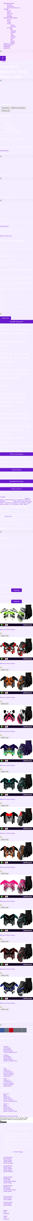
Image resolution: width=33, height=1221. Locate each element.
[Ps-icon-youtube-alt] (15, 1030)
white (21, 504)
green (19, 501)
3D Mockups (7, 1048)
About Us (6, 1094)
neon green (14, 502)
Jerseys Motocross (10, 500)
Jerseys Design (8, 1157)
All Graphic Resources (13, 7)
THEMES (6, 9)
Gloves (13, 38)
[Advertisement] (16, 565)
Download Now (4, 150)
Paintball (9, 16)
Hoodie (13, 41)
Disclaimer (7, 1097)
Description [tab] (5, 108)
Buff (12, 29)
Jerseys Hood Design (10, 1181)
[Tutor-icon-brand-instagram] (6, 1030)
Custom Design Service (10, 1052)
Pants (8, 20)
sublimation (15, 504)
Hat (12, 39)
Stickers (13, 42)
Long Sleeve (20, 500)
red (11, 504)
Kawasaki (13, 26)
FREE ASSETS (8, 45)
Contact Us (7, 1070)
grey (23, 501)
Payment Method (8, 1074)
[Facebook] (2, 1030)
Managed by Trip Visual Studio (9, 1116)
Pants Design (7, 1158)
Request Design (8, 1051)
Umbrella (13, 36)
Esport (9, 12)
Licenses (6, 1046)
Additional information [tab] (18, 108)
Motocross (10, 13)
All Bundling (10, 6)
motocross (7, 502)
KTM (5, 1212)
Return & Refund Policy (10, 1101)
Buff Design (7, 1178)
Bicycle (9, 10)
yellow (25, 504)
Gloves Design (8, 1160)
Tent (12, 33)
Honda (12, 25)
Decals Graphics (8, 1163)
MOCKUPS (7, 48)
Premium (2, 501)
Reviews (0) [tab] (5, 110)
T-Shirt (9, 22)
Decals (9, 23)
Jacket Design (8, 1161)
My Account (8, 516)
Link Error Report (9, 1073)
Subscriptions (7, 1049)
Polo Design (7, 1180)
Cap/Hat (13, 32)
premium (6, 504)
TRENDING (7, 46)
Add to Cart (3, 1122)
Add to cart (4, 635)
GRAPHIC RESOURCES (11, 18)
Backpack (13, 31)
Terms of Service (8, 1099)
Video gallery (7, 1076)
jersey (26, 501)
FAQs (5, 1069)
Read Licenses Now (6, 236)
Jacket (12, 35)
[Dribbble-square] (24, 1030)
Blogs (5, 1095)
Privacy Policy (8, 1098)
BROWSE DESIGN (9, 3)
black (15, 501)
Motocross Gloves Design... (8, 629)
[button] (16, 0)
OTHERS (9, 28)
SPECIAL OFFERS (9, 44)
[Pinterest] (11, 1030)
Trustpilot (2, 497)
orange (28, 502)
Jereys (9, 19)
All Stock (9, 5)
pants (1, 504)
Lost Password (8, 1071)
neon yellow (22, 502)
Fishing (9, 15)
